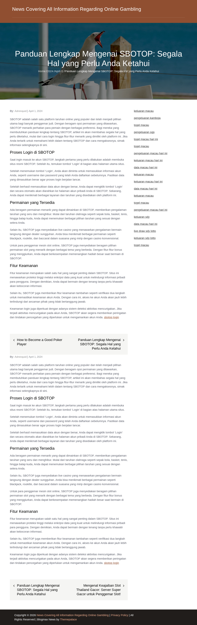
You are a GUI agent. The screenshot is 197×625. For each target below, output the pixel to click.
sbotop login (111, 317)
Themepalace (68, 619)
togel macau (141, 245)
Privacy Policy (119, 615)
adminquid (20, 111)
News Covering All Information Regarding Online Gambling (76, 9)
